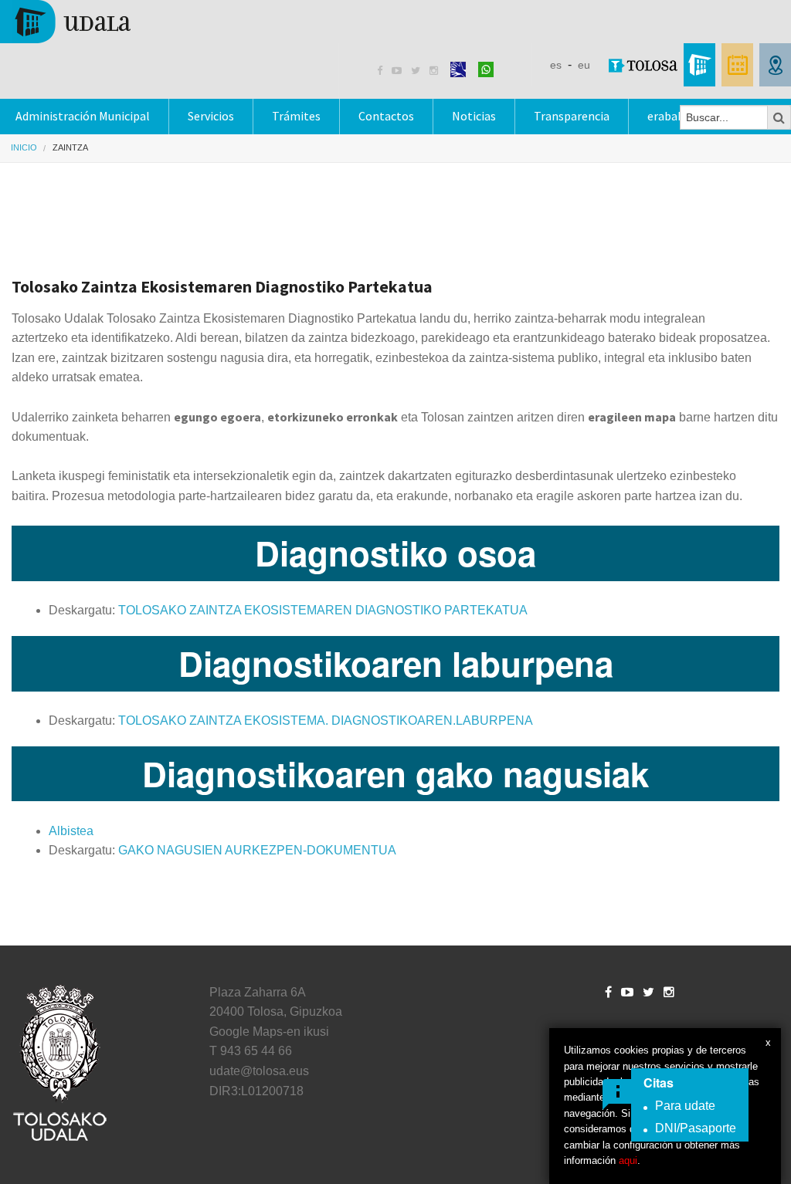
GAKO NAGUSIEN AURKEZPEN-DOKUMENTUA (257, 850)
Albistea (71, 830)
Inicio (24, 147)
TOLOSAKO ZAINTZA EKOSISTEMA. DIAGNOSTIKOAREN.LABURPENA (325, 720)
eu (584, 65)
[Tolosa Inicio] (71, 20)
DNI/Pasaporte (695, 1128)
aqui (628, 1160)
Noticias (474, 115)
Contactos (386, 115)
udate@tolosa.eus (259, 1070)
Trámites (296, 115)
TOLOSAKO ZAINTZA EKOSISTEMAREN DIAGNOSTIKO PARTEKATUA (323, 610)
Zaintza (70, 147)
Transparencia (571, 115)
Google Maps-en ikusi (269, 1031)
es (556, 65)
